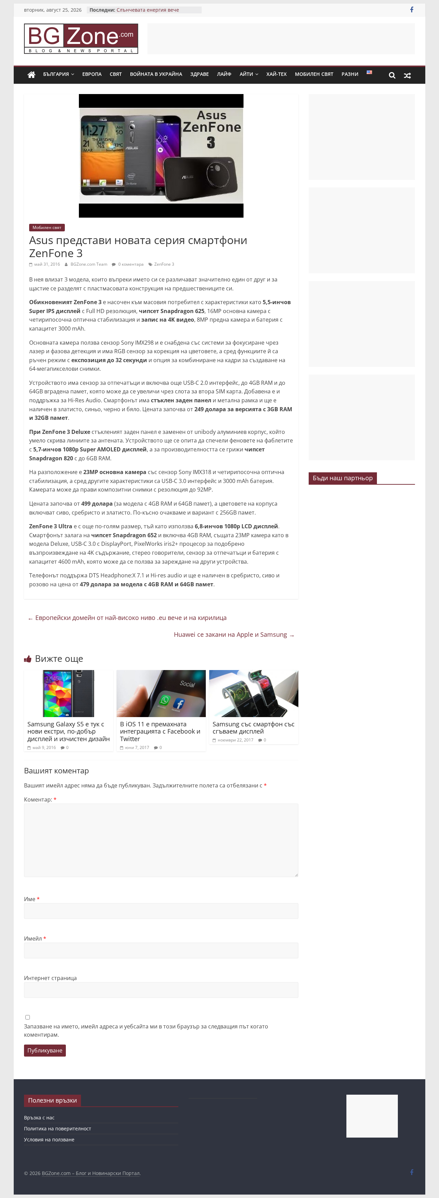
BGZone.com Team (89, 264)
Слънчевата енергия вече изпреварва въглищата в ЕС (150, 13)
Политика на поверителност (57, 1128)
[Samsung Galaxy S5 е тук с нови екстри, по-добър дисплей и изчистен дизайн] (68, 674)
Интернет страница (50, 978)
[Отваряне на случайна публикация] (407, 75)
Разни (350, 74)
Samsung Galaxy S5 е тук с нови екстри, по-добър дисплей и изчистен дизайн (68, 731)
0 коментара (130, 264)
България (56, 74)
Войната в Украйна (156, 74)
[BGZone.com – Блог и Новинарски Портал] (31, 75)
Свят (116, 74)
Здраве (199, 74)
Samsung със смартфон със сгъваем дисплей (254, 728)
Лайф (224, 74)
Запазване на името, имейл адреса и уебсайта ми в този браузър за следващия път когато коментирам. (146, 1030)
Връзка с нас (39, 1117)
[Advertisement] (281, 38)
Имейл (35, 938)
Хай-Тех (276, 74)
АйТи (246, 74)
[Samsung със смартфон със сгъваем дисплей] (253, 674)
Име (32, 899)
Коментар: (40, 799)
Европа (92, 74)
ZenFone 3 (164, 264)
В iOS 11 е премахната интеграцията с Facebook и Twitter (160, 731)
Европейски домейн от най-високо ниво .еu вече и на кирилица (127, 617)
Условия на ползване (49, 1139)
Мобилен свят (314, 74)
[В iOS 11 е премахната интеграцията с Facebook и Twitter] (161, 674)
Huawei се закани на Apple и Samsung (234, 634)
